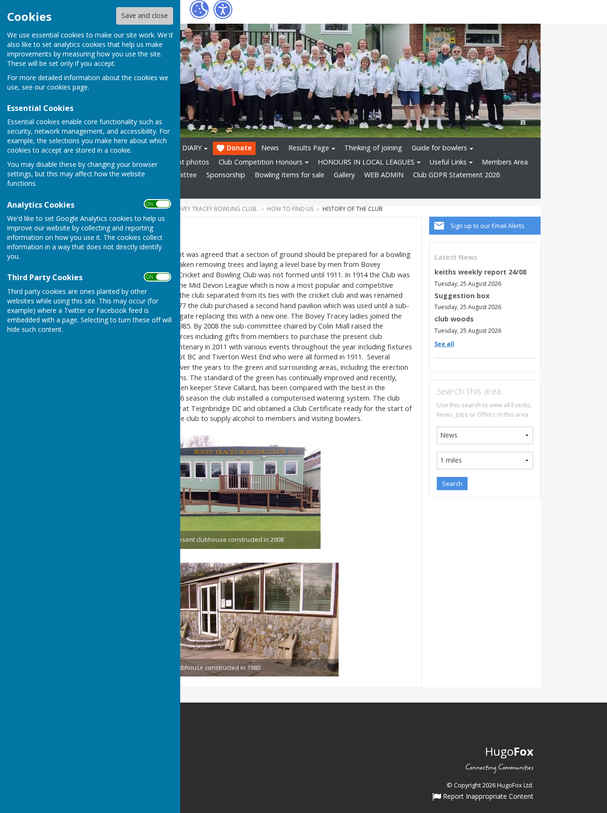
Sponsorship (225, 174)
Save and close (144, 15)
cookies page (67, 86)
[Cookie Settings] (199, 9)
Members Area (505, 161)
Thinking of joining (373, 147)
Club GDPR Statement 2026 (456, 174)
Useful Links (448, 161)
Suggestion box (461, 295)
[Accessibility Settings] (222, 9)
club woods (454, 318)
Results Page (308, 147)
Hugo (509, 751)
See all (444, 344)
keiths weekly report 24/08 (480, 271)
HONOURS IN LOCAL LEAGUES (366, 161)
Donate (239, 147)
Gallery (344, 174)
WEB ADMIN (384, 174)
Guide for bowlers (439, 147)
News (270, 147)
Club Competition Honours (261, 161)
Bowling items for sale (289, 174)
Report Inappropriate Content (487, 797)
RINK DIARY (183, 147)
